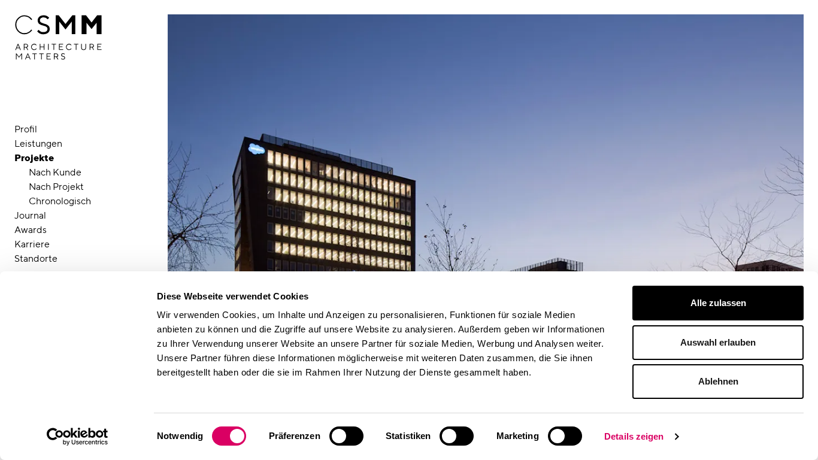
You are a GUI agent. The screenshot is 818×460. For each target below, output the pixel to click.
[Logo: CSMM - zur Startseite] (58, 37)
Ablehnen (718, 381)
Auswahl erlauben (718, 342)
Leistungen (38, 143)
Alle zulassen (718, 303)
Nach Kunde (55, 172)
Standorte (35, 258)
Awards (30, 229)
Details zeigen (634, 436)
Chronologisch (60, 201)
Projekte (34, 158)
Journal (30, 215)
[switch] (346, 436)
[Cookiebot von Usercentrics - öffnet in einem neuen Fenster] (77, 437)
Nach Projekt (56, 186)
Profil (25, 129)
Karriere (32, 244)
